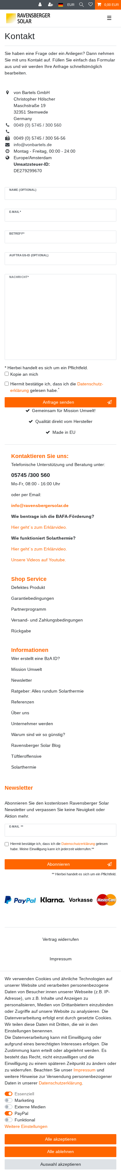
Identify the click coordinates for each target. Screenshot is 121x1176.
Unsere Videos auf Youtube (38, 559)
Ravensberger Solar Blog (35, 745)
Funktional (25, 1119)
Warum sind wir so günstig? (38, 734)
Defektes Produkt (28, 587)
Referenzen (22, 701)
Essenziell (24, 1093)
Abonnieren (58, 864)
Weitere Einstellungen (26, 1126)
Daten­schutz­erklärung (60, 1082)
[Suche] (81, 5)
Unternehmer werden (32, 723)
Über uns (20, 712)
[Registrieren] (51, 5)
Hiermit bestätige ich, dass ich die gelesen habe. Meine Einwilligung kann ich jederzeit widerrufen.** (59, 846)
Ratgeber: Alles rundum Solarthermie (47, 691)
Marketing (24, 1100)
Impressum (61, 958)
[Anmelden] (40, 5)
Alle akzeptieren (60, 1139)
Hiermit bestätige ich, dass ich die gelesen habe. (56, 387)
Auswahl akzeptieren (60, 1164)
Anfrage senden (58, 402)
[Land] (60, 5)
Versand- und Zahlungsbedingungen (47, 619)
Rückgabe (21, 630)
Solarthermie (23, 767)
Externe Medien (30, 1106)
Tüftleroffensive (26, 756)
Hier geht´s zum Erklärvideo (38, 527)
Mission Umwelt (26, 669)
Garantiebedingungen (32, 598)
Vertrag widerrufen (61, 939)
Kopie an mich (24, 374)
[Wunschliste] (90, 5)
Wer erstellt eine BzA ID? (35, 658)
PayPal (21, 1113)
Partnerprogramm (28, 609)
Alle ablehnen (60, 1151)
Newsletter (21, 680)
